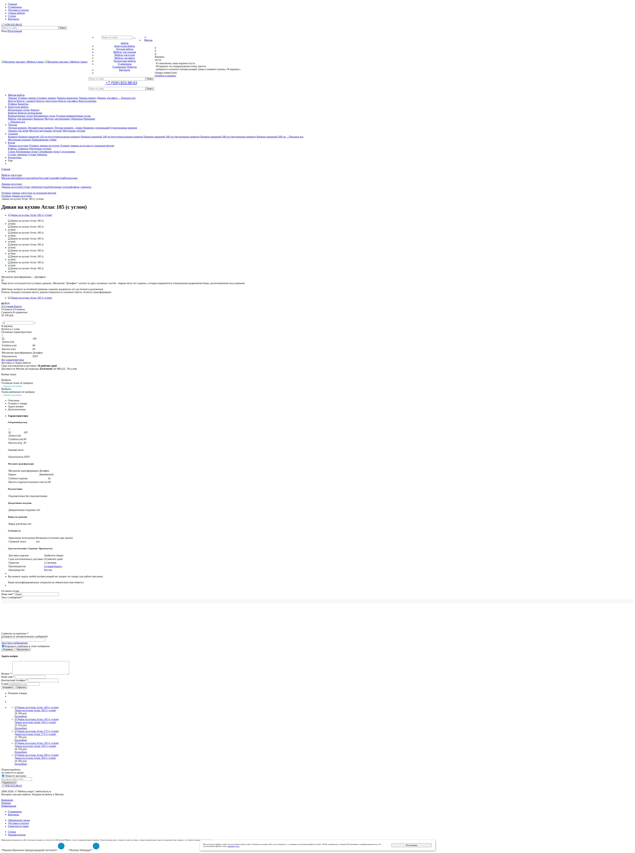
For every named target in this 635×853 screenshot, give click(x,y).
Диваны (12, 98)
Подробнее (21, 716)
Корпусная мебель (18, 107)
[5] (19, 319)
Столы (11, 151)
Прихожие (89, 118)
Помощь (6, 803)
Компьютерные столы (20, 115)
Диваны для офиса (107, 98)
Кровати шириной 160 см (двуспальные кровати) (172, 136)
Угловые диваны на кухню (44, 145)
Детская (12, 124)
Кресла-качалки (87, 101)
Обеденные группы (40, 148)
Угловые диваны (27, 98)
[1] (3, 319)
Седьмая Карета (53, 566)
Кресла (12, 101)
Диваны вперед (87, 98)
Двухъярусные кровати (41, 127)
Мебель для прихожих (20, 118)
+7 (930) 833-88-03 (11, 24)
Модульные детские (74, 130)
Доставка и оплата (18, 823)
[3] (11, 319)
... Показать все (127, 98)
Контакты (13, 814)
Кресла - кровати (26, 101)
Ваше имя (7, 594)
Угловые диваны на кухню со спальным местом (87, 145)
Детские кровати (17, 127)
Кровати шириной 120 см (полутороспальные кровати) (49, 136)
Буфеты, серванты (18, 148)
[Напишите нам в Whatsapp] (96, 846)
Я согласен (411, 845)
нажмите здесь (233, 846)
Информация (8, 806)
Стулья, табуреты (17, 154)
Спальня (13, 133)
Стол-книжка (67, 151)
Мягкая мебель (16, 95)
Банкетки (23, 104)
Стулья (32, 154)
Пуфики (12, 104)
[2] (7, 319)
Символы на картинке (14, 633)
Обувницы (77, 118)
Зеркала (34, 109)
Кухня (11, 142)
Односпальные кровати (123, 127)
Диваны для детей (18, 130)
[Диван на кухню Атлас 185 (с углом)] (30, 215)
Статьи (12, 831)
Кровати (13, 136)
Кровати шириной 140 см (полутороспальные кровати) (112, 136)
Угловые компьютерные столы (73, 115)
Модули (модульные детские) (45, 130)
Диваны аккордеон (67, 98)
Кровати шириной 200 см (271, 136)
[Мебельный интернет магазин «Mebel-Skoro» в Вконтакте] (61, 846)
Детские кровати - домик (68, 127)
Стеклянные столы (49, 151)
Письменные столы (44, 115)
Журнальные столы (19, 109)
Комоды (12, 112)
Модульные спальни (19, 139)
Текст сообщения (12, 597)
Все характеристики (12, 359)
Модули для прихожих (57, 118)
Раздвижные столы (27, 151)
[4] (15, 319)
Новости (132, 66)
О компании (119, 66)
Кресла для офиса (68, 101)
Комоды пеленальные (30, 112)
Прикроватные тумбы (44, 139)
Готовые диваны (46, 98)
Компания (7, 800)
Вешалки (39, 118)
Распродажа (14, 157)
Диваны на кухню (18, 145)
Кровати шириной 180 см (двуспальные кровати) (228, 136)
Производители (17, 834)
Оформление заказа (19, 820)
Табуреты (41, 154)
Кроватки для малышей (96, 127)
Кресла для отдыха (47, 101)
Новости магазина (15, 775)
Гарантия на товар (18, 826)
